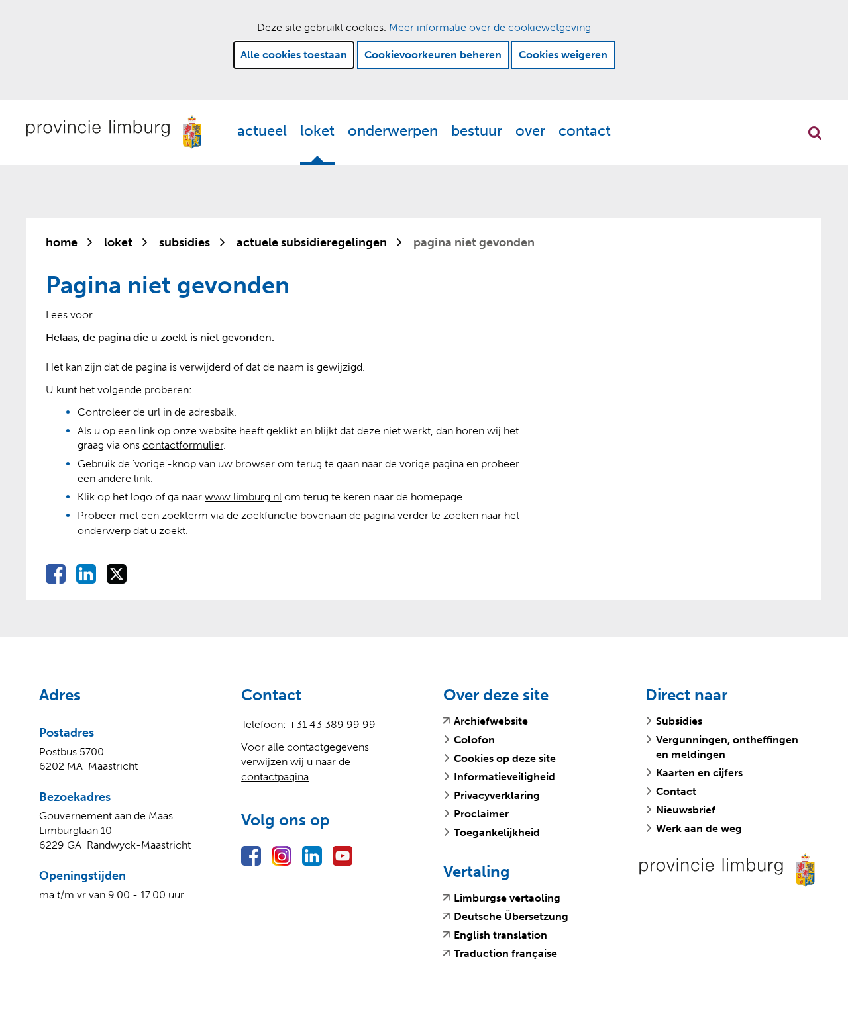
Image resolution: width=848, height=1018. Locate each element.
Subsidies (679, 721)
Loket (317, 131)
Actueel (262, 131)
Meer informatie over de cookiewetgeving (490, 27)
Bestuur (476, 131)
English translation (500, 935)
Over (530, 131)
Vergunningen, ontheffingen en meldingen (727, 747)
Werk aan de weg (699, 828)
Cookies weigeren (563, 54)
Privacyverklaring (497, 795)
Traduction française (505, 954)
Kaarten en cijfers (699, 772)
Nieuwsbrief (686, 810)
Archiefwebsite (491, 721)
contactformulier (182, 445)
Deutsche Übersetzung (511, 916)
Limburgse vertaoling (507, 898)
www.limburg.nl (243, 496)
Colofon (474, 739)
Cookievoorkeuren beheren (433, 54)
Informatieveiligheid (504, 776)
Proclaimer (481, 814)
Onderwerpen (393, 131)
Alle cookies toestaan (293, 54)
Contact (584, 131)
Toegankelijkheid (497, 832)
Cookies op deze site (505, 758)
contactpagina (275, 776)
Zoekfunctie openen (815, 133)
